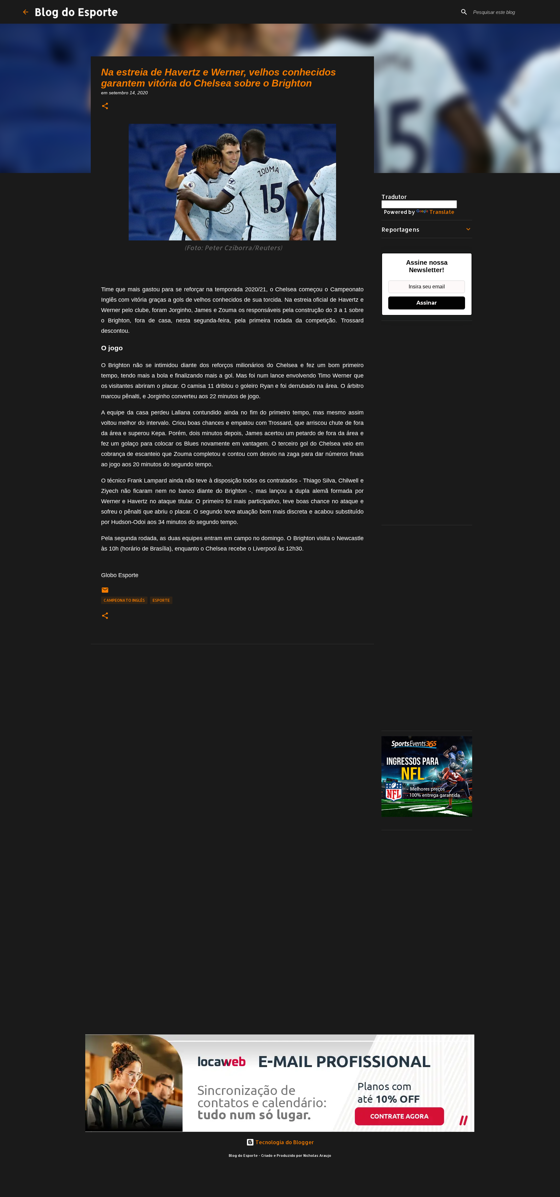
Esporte (161, 600)
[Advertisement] (426, 423)
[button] (105, 106)
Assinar (426, 303)
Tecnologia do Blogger (284, 1142)
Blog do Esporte (76, 11)
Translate (441, 211)
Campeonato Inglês (124, 600)
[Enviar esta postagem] (105, 592)
